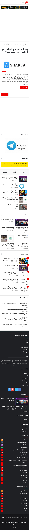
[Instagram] (9, 389)
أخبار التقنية (24, 482)
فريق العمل (25, 344)
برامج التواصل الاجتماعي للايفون (19, 450)
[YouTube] (12, 389)
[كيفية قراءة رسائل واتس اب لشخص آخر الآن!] (23, 207)
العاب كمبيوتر (24, 477)
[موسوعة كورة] (14, 7)
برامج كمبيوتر (24, 467)
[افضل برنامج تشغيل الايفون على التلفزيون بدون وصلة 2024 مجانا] (23, 289)
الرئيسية (25, 44)
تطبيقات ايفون (24, 347)
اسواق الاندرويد (23, 462)
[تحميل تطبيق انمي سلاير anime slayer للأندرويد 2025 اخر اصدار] (23, 193)
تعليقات (5, 172)
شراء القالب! (25, 352)
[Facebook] (19, 389)
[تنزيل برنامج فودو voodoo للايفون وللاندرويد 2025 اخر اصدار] (23, 179)
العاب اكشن (24, 472)
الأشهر (14, 172)
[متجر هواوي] (22, 2)
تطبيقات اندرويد (23, 452)
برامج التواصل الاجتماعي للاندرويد (19, 457)
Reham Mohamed (23, 74)
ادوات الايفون (24, 444)
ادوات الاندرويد (23, 455)
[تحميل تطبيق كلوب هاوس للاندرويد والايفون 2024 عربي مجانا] (23, 282)
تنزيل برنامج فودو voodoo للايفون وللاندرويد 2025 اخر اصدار (21, 229)
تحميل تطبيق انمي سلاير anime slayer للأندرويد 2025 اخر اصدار (22, 245)
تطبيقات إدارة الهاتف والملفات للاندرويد (18, 460)
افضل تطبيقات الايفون (22, 442)
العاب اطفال (25, 349)
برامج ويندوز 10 (23, 470)
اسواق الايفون (24, 447)
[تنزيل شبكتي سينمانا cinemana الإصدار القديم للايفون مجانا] (23, 274)
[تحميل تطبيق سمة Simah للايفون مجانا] (23, 186)
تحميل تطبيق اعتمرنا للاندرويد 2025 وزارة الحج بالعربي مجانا (8, 245)
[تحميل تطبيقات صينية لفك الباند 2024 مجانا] (23, 268)
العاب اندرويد (24, 475)
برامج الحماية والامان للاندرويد (20, 465)
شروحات (25, 480)
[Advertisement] (14, 25)
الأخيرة (24, 172)
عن (27, 342)
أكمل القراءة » (24, 87)
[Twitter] (16, 389)
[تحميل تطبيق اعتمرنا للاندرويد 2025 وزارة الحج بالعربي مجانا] (23, 200)
